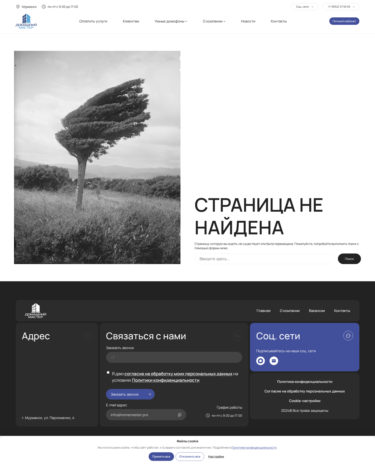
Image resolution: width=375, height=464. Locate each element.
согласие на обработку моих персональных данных (178, 374)
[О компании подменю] (224, 21)
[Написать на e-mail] (274, 361)
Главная (264, 310)
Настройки (216, 456)
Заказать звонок (120, 347)
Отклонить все (189, 456)
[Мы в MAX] (260, 361)
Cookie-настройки (305, 400)
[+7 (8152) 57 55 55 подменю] (353, 6)
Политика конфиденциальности (304, 381)
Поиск (349, 259)
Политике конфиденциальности (254, 447)
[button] (348, 335)
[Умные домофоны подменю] (186, 21)
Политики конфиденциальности (165, 380)
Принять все (161, 456)
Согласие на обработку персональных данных (304, 391)
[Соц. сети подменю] (312, 6)
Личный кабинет (344, 21)
